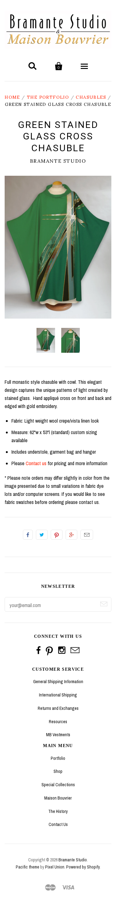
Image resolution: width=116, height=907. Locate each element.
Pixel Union (54, 867)
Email (86, 535)
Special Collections (58, 784)
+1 (71, 535)
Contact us (36, 463)
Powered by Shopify (83, 867)
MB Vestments (58, 734)
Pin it (56, 535)
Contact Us (58, 824)
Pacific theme (27, 867)
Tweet (42, 535)
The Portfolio (48, 97)
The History (58, 811)
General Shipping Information (58, 681)
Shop (58, 771)
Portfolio (58, 758)
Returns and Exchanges (58, 708)
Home (12, 97)
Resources (58, 721)
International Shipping (58, 695)
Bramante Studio (58, 161)
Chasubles (91, 97)
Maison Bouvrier (58, 798)
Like (28, 535)
